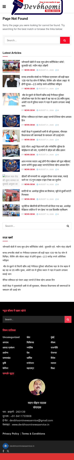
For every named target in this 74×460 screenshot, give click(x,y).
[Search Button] (69, 6)
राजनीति (54, 347)
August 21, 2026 (46, 70)
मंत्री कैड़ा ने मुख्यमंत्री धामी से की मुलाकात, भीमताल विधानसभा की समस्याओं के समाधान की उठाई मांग (44, 133)
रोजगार (54, 352)
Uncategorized (11, 337)
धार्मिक (29, 357)
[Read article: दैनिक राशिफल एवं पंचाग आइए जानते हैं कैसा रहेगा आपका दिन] (11, 121)
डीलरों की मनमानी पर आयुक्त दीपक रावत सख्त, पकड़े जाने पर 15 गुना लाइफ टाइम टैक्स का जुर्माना (45, 178)
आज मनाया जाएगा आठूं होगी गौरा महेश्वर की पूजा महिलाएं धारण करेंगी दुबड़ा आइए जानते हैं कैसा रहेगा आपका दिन (46, 163)
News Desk (29, 70)
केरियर (5, 368)
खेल (28, 337)
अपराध (5, 342)
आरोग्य (5, 352)
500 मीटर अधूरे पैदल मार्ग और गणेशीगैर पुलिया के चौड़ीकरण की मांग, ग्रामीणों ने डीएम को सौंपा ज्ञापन (43, 148)
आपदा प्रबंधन (8, 347)
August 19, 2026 (46, 184)
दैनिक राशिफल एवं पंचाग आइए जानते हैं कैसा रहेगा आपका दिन (29, 280)
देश (28, 352)
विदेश (53, 357)
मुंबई (52, 337)
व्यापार (53, 363)
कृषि (4, 363)
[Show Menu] (4, 6)
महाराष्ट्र (30, 368)
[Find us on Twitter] (8, 451)
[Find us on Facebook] (3, 451)
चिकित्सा (30, 342)
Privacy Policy (11, 433)
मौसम (53, 342)
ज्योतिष (30, 347)
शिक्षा (53, 368)
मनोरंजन (30, 363)
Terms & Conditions (33, 433)
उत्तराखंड (6, 357)
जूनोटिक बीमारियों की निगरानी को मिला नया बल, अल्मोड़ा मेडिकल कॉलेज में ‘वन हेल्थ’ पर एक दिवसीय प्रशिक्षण (46, 207)
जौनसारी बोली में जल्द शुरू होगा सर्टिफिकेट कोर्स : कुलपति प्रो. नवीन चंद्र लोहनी (43, 63)
